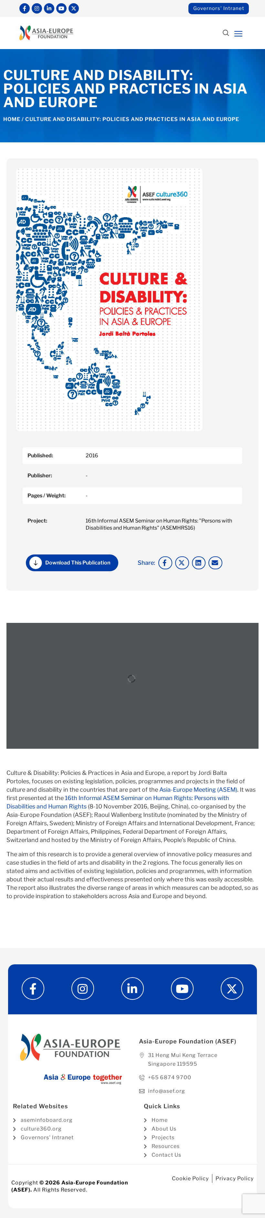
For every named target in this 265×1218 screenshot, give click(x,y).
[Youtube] (61, 8)
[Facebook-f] (24, 8)
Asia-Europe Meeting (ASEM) (198, 789)
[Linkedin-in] (49, 8)
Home (11, 119)
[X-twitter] (74, 8)
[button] (225, 33)
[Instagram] (37, 8)
